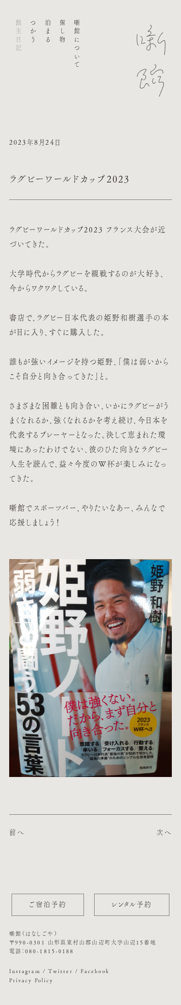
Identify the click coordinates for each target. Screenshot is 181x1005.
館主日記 (18, 36)
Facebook (95, 971)
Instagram (25, 971)
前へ (17, 832)
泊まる (47, 32)
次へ (164, 832)
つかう (33, 32)
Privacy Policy (31, 980)
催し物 (62, 32)
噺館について (77, 44)
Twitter (60, 971)
